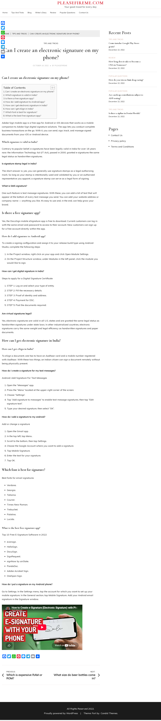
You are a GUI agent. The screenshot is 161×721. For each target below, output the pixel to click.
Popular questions (67, 12)
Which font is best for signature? (21, 112)
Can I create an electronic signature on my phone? (29, 91)
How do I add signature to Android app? (25, 102)
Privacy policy (118, 140)
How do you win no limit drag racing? (126, 79)
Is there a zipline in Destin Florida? (124, 113)
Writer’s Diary (40, 12)
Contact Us (83, 12)
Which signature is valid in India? (21, 95)
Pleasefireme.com (80, 3)
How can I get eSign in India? (19, 108)
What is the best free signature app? (23, 115)
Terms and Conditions (122, 146)
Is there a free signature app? (19, 98)
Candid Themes (109, 713)
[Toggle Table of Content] (51, 88)
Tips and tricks (17, 12)
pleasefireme (61, 65)
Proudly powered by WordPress (61, 713)
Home (5, 12)
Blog (29, 12)
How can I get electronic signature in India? (26, 105)
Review (53, 12)
